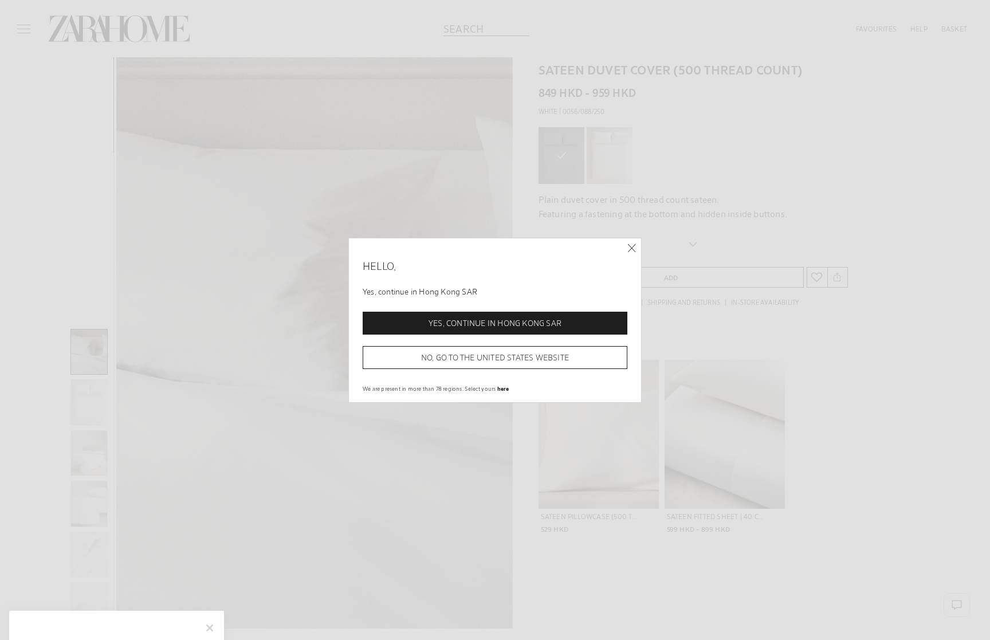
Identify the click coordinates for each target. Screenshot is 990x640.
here (503, 388)
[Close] (632, 248)
